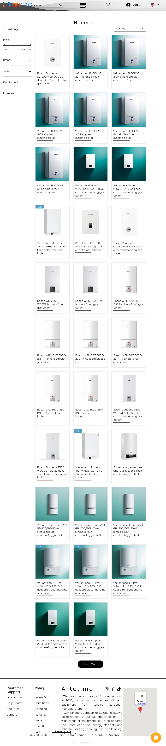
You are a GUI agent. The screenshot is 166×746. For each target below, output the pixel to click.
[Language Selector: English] (154, 4)
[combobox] (130, 28)
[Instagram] (106, 689)
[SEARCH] (60, 4)
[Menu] (83, 5)
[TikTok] (119, 689)
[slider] (4, 45)
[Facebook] (112, 689)
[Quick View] (52, 52)
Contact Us (14, 697)
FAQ (37, 732)
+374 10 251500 (39, 734)
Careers (12, 714)
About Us (13, 708)
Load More (90, 664)
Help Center (15, 703)
